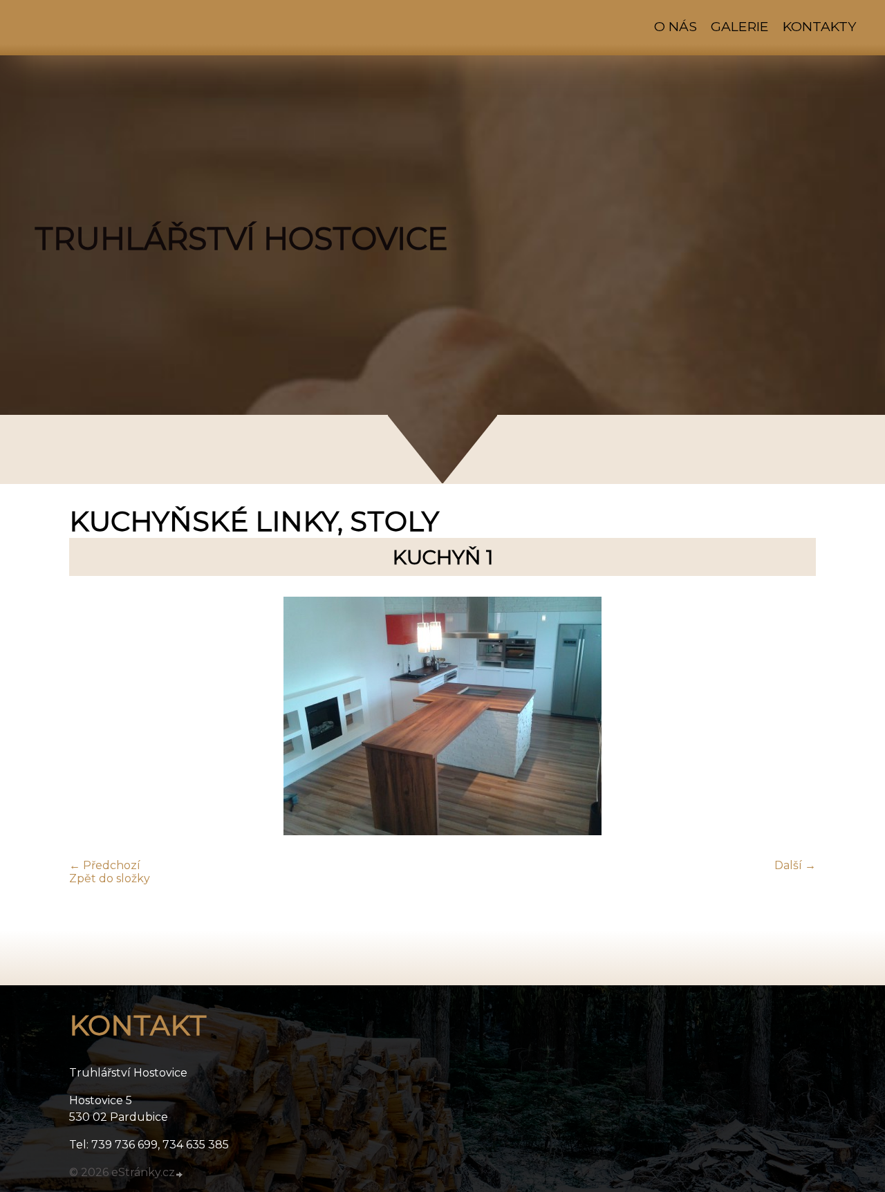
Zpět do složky (109, 878)
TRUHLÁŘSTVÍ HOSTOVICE (241, 238)
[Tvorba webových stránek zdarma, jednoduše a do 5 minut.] (180, 1174)
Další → (795, 865)
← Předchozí (104, 865)
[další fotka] (793, 717)
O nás (675, 26)
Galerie (740, 26)
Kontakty (819, 26)
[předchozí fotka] (91, 717)
